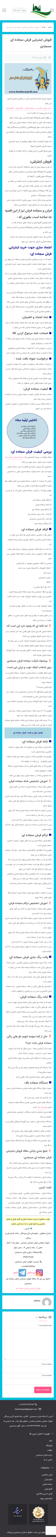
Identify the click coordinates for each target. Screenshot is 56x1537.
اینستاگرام (31, 1272)
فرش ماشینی (47, 1474)
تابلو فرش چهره (46, 1498)
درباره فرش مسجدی (44, 1455)
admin (37, 1301)
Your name (47, 1364)
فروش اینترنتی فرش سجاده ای (28, 1288)
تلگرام (15, 1272)
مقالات (49, 1450)
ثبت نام (17, 10)
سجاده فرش (30, 108)
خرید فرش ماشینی (44, 108)
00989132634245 (26, 1404)
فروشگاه (49, 1445)
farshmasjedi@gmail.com (26, 1409)
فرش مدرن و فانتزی (44, 1493)
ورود (23, 10)
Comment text (45, 1325)
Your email (47, 1375)
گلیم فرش (10, 108)
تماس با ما (48, 1459)
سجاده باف (41, 1107)
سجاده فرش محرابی (15, 457)
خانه (50, 27)
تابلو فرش (19, 108)
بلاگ (43, 27)
